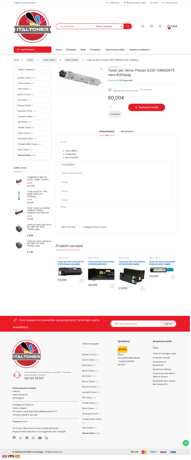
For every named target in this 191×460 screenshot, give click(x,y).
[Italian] (15, 456)
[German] (11, 456)
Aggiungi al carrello (148, 107)
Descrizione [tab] (107, 131)
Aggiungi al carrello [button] (80, 280)
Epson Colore (26, 94)
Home (59, 49)
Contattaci (95, 49)
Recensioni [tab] (127, 131)
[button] (101, 68)
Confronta (147, 89)
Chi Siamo (71, 49)
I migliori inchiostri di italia (25, 3)
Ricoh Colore (25, 133)
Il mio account (171, 3)
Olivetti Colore (26, 127)
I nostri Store (114, 3)
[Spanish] (18, 456)
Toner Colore (49, 60)
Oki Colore (24, 122)
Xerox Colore (72, 60)
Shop (156, 3)
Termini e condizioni (139, 49)
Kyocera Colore (27, 111)
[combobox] (75, 26)
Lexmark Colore (27, 116)
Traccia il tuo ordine (115, 49)
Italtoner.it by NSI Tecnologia (29, 452)
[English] (4, 456)
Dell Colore (25, 89)
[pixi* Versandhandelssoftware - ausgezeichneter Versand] (129, 359)
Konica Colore (26, 105)
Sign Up (168, 323)
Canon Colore (26, 83)
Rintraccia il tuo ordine (136, 3)
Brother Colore (26, 78)
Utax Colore (25, 149)
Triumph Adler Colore (29, 144)
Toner (30, 60)
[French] (7, 456)
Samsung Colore (27, 138)
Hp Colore (25, 100)
